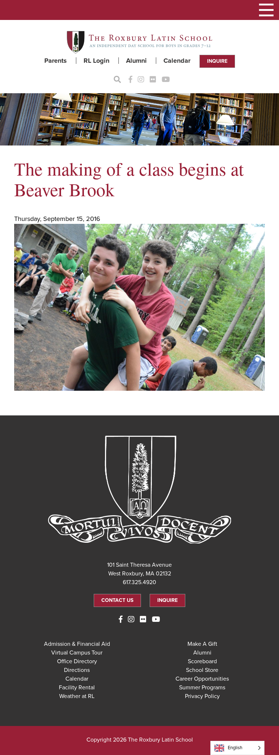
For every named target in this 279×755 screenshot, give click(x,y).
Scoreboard (202, 661)
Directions (77, 670)
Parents (55, 61)
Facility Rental (77, 687)
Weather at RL (76, 696)
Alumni (136, 61)
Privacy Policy (202, 696)
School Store (202, 670)
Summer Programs (202, 687)
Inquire (217, 61)
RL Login (96, 61)
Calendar (176, 61)
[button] (266, 10)
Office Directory (77, 661)
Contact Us (117, 600)
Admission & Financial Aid (77, 644)
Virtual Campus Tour (76, 652)
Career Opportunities (202, 678)
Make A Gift (202, 644)
